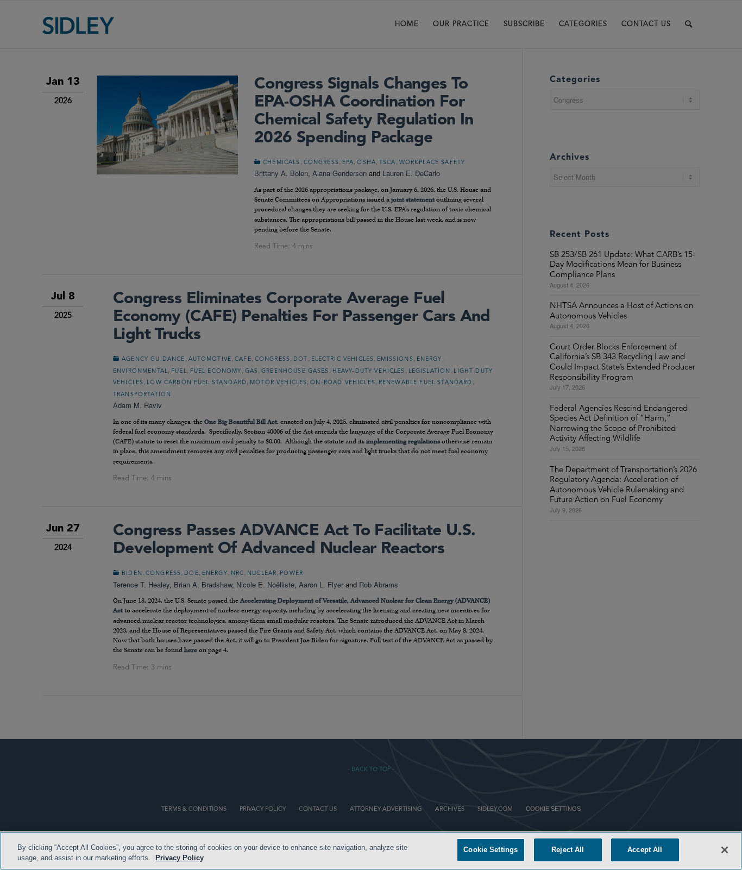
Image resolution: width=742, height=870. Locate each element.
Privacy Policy (179, 858)
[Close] (725, 850)
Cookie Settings (490, 850)
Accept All (644, 850)
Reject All (567, 850)
